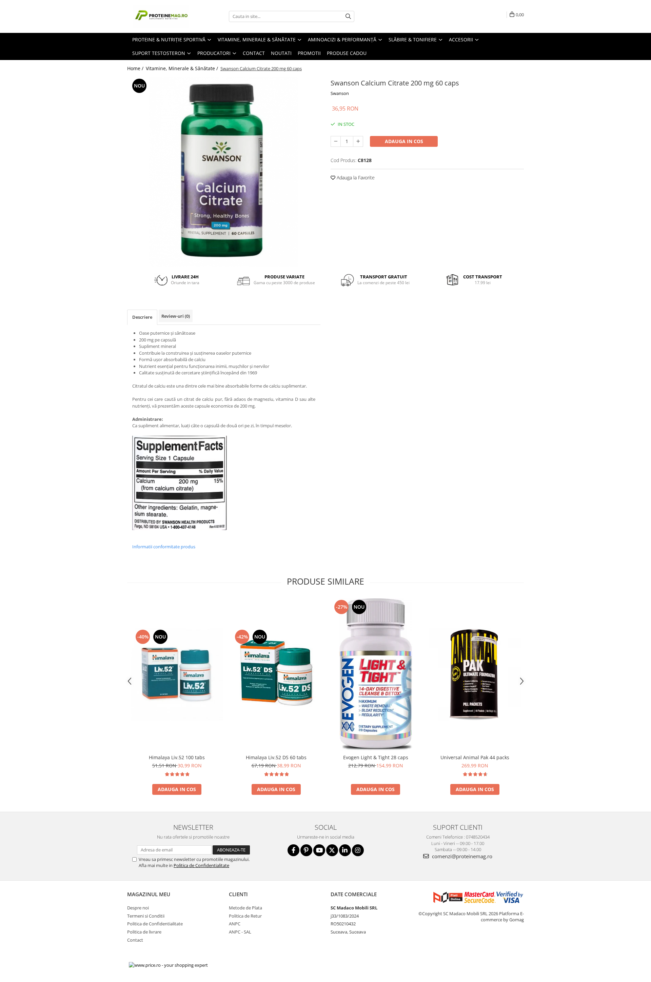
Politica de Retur (245, 916)
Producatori (214, 53)
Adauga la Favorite (355, 177)
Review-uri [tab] (175, 316)
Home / (136, 68)
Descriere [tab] (142, 317)
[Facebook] (293, 850)
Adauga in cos (404, 141)
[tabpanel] (223, 172)
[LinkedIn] (345, 850)
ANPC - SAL (240, 932)
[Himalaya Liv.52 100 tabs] (177, 674)
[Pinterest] (306, 850)
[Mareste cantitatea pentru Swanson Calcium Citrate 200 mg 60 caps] (358, 141)
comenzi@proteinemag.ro (461, 856)
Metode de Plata (245, 908)
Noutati (281, 53)
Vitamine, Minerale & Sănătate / (182, 68)
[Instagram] (358, 850)
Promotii (309, 53)
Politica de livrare (144, 932)
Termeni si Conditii (145, 916)
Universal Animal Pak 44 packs (474, 757)
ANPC (234, 924)
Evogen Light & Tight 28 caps (375, 757)
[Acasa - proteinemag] (161, 16)
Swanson (340, 93)
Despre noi (138, 908)
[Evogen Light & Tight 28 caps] (375, 674)
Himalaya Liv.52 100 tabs (177, 757)
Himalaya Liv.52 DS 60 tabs (276, 757)
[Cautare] (348, 16)
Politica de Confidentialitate (201, 865)
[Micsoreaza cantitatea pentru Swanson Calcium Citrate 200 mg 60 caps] (336, 141)
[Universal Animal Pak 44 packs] (475, 674)
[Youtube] (319, 850)
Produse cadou (347, 53)
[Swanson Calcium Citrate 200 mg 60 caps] (223, 172)
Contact (254, 53)
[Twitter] (332, 850)
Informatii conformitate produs (163, 547)
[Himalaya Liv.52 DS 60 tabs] (276, 674)
